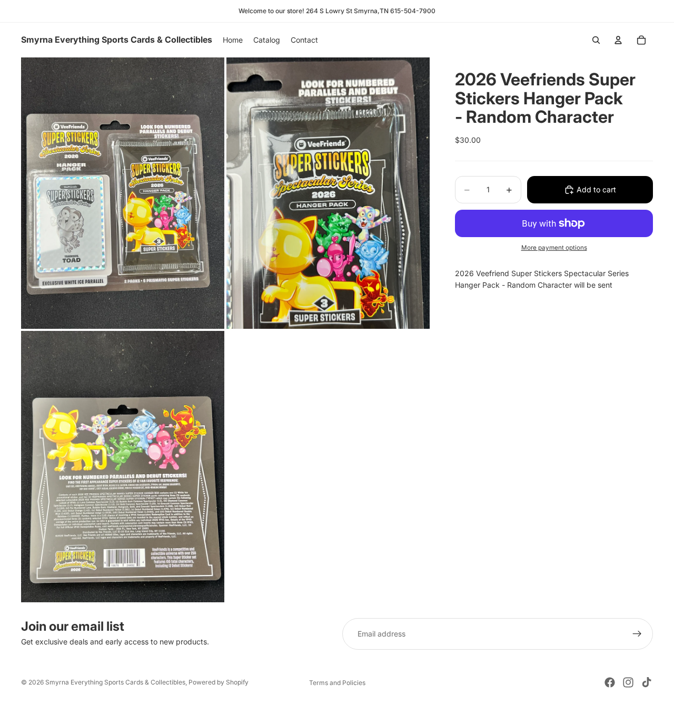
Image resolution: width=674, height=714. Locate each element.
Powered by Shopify (219, 682)
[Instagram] (628, 682)
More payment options (554, 247)
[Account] (618, 40)
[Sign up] (637, 634)
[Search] (596, 40)
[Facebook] (609, 682)
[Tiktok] (646, 682)
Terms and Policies (337, 683)
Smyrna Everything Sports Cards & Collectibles (115, 682)
